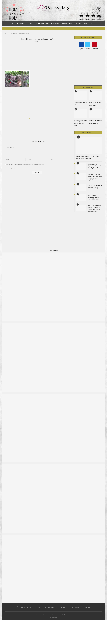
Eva (40, 41)
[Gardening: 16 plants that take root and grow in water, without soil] (95, 113)
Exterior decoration (42, 23)
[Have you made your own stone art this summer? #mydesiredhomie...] (53, 253)
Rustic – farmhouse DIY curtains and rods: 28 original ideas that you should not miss (95, 208)
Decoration (20, 23)
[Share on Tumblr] (37, 118)
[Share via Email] (43, 118)
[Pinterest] (54, 17)
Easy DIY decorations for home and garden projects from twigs (95, 187)
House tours (55, 23)
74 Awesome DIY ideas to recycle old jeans (80, 103)
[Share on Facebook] (32, 118)
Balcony (78, 23)
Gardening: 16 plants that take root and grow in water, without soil (95, 122)
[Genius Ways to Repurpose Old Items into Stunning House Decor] (81, 166)
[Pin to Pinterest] (35, 118)
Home (6, 33)
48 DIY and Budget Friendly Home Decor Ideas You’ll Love (87, 157)
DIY (13, 23)
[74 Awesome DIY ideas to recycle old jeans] (80, 95)
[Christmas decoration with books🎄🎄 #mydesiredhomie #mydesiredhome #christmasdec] (53, 535)
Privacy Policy (88, 23)
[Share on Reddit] (39, 118)
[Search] (94, 23)
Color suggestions (66, 23)
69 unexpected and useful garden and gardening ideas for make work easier (80, 123)
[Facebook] (47, 17)
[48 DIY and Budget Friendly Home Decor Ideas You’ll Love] (89, 145)
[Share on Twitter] (34, 118)
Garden (30, 23)
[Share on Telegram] (40, 118)
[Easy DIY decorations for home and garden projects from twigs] (81, 187)
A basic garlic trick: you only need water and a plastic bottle (95, 104)
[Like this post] (30, 118)
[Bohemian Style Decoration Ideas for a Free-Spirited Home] (81, 197)
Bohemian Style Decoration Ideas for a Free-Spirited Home (94, 197)
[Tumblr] (57, 17)
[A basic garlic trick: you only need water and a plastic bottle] (95, 95)
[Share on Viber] (42, 118)
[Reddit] (59, 17)
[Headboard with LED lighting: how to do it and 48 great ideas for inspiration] (81, 176)
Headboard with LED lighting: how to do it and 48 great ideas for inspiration (95, 177)
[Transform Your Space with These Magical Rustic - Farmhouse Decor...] (53, 394)
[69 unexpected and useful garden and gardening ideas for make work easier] (80, 113)
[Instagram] (52, 17)
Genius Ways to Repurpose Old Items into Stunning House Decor (95, 166)
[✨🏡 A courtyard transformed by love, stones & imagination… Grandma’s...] (53, 465)
